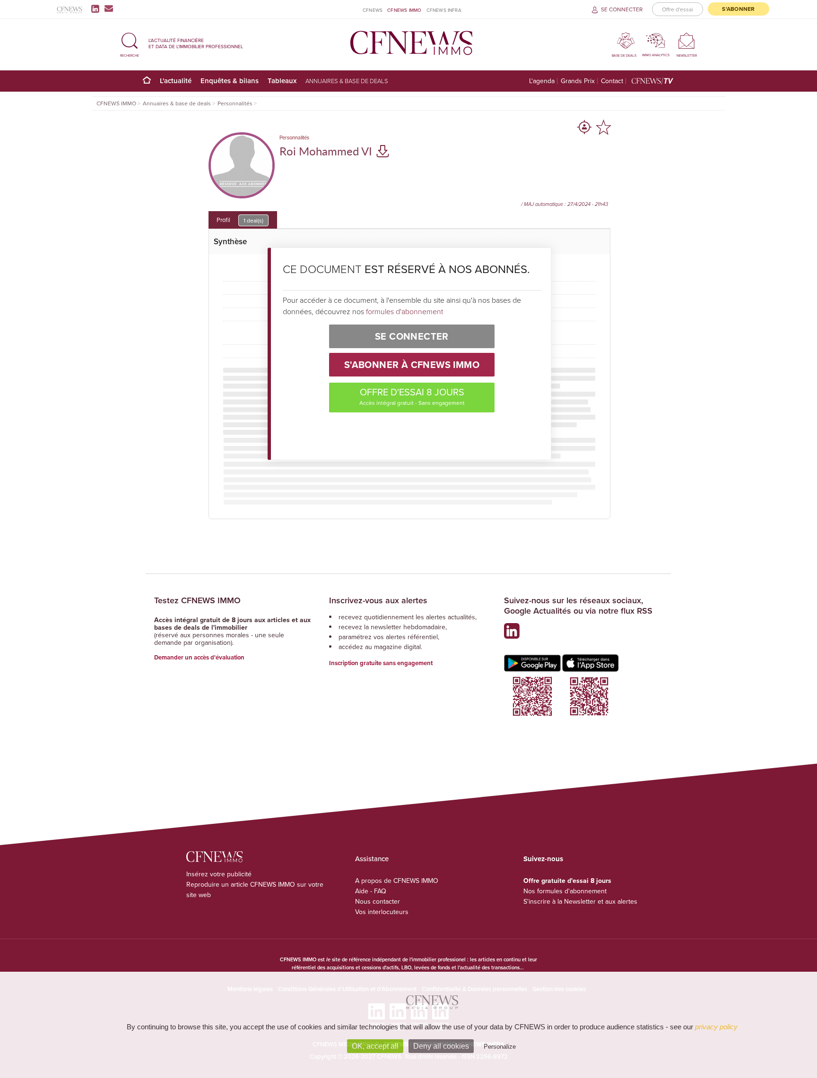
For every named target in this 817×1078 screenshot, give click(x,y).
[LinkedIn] (97, 8)
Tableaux (282, 81)
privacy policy (716, 1027)
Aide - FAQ (370, 891)
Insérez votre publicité (219, 874)
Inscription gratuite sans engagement (381, 663)
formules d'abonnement (404, 311)
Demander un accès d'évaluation (199, 657)
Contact (612, 81)
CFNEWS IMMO (404, 10)
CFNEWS (372, 10)
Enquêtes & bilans (229, 81)
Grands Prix (578, 81)
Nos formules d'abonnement (565, 891)
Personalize (500, 1046)
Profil (240, 219)
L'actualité (175, 81)
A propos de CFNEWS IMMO (396, 880)
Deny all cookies (441, 1046)
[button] (129, 43)
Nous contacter (377, 901)
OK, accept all (375, 1046)
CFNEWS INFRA (443, 10)
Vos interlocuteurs (381, 911)
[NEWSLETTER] (687, 40)
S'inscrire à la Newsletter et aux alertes (580, 901)
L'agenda (542, 81)
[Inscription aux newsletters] (108, 8)
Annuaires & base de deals (346, 81)
